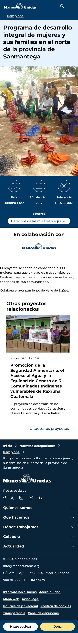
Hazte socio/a (20, 626)
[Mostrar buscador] (61, 6)
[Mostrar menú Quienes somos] (73, 508)
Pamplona (15, 16)
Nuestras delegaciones (37, 446)
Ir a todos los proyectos (47, 428)
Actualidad (13, 546)
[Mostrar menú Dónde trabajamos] (73, 527)
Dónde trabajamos (21, 527)
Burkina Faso (14, 203)
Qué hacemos (16, 517)
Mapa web (11, 599)
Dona (57, 626)
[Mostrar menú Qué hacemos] (73, 517)
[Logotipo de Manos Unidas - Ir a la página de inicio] (20, 7)
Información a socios (20, 592)
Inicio (7, 446)
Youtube (30, 497)
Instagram (21, 497)
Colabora (11, 536)
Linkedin (40, 497)
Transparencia (14, 613)
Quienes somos (18, 508)
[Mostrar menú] (71, 6)
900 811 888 (12, 580)
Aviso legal (30, 599)
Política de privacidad (20, 606)
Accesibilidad (50, 592)
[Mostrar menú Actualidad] (73, 546)
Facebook (4, 497)
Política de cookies (55, 606)
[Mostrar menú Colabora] (73, 536)
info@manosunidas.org (21, 566)
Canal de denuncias (43, 613)
